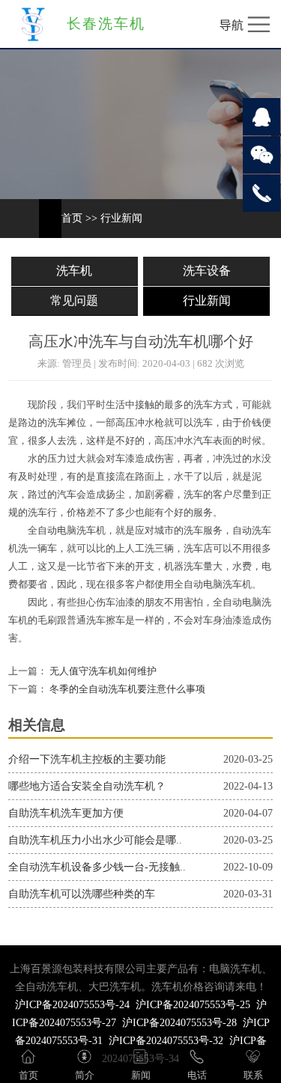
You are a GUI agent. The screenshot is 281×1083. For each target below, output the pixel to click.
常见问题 (74, 300)
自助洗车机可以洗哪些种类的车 (81, 894)
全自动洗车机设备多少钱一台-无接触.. (97, 867)
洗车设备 (207, 270)
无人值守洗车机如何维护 (102, 671)
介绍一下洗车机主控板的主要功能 (87, 759)
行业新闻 (121, 218)
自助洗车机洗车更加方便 (66, 813)
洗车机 (74, 270)
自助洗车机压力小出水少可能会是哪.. (95, 840)
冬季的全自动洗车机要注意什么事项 (126, 689)
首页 (71, 218)
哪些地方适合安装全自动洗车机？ (87, 786)
